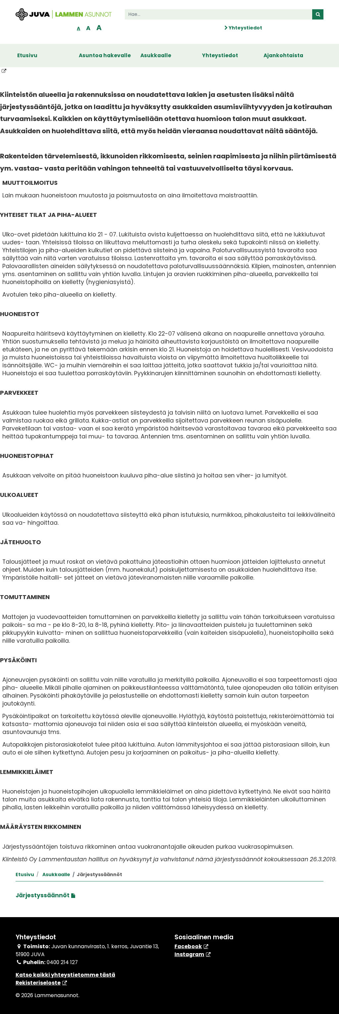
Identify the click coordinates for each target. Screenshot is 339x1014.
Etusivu (27, 55)
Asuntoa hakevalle (105, 55)
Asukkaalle (155, 55)
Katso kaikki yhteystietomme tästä (65, 975)
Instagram (189, 954)
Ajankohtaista (283, 55)
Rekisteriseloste (38, 983)
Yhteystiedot (245, 27)
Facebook (188, 946)
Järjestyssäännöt (43, 895)
